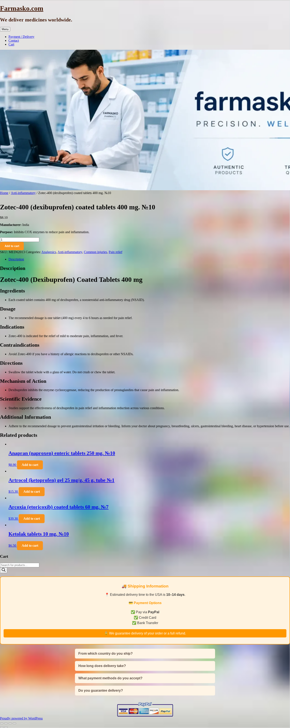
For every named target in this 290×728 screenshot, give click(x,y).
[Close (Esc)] (14, 723)
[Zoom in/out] (1, 723)
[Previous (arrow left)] (1, 727)
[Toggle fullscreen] (6, 723)
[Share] (10, 723)
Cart (11, 44)
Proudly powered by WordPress (21, 718)
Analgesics (48, 252)
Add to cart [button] (30, 465)
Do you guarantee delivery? (100, 690)
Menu (5, 29)
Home (4, 193)
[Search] (3, 570)
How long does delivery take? (102, 666)
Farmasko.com (21, 8)
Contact (13, 40)
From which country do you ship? (105, 653)
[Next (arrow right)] (6, 727)
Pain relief (115, 252)
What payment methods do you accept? (110, 678)
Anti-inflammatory (23, 193)
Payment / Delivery (21, 36)
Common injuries (95, 252)
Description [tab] (16, 259)
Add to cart (12, 246)
